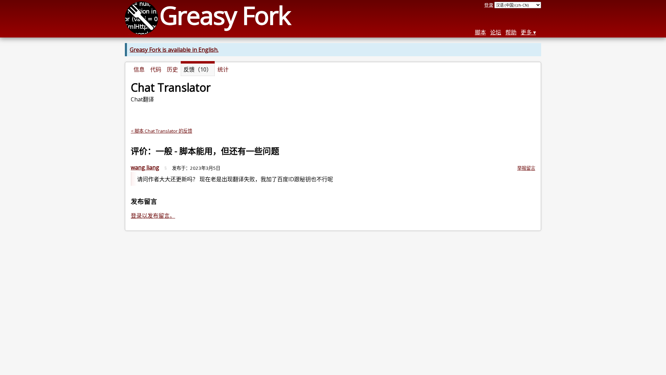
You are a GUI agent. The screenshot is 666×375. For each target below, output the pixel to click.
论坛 (495, 32)
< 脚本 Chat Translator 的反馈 (161, 131)
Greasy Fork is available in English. (174, 49)
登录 (488, 5)
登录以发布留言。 (153, 215)
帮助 (510, 32)
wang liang (145, 167)
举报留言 (526, 168)
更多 (526, 32)
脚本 (480, 32)
